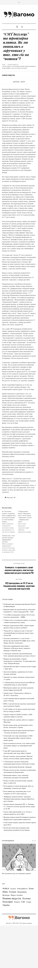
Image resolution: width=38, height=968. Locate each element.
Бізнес (31, 888)
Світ (23, 901)
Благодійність (22, 888)
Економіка (22, 891)
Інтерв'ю (13, 889)
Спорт (28, 902)
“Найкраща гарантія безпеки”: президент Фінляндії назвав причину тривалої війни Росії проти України (19, 799)
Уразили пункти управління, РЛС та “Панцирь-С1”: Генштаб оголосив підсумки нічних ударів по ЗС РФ (19, 806)
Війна (5, 891)
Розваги (17, 902)
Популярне (8, 901)
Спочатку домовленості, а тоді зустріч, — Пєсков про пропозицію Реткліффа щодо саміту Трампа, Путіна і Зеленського (19, 640)
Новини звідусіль (12, 64)
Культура (6, 895)
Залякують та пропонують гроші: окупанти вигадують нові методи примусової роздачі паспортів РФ (19, 570)
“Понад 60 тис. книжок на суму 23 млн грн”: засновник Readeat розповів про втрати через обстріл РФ (19, 633)
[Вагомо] (19, 14)
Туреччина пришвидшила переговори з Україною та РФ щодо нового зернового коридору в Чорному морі (17, 648)
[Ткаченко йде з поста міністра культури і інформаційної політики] (10, 544)
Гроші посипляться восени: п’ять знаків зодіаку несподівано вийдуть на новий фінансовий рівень (19, 745)
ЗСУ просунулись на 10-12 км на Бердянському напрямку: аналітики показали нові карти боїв (19, 585)
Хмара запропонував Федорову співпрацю (18, 767)
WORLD (6, 888)
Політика (26, 898)
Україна (6, 904)
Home (3, 64)
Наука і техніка (16, 895)
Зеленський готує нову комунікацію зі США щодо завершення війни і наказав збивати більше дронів (18, 738)
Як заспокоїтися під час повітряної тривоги (16, 873)
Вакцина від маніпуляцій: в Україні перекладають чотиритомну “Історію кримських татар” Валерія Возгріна (20, 661)
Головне (12, 891)
